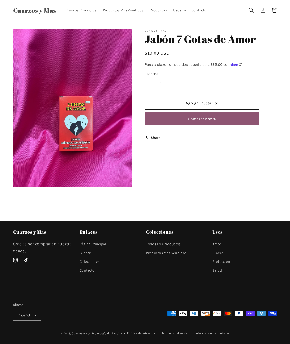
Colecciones (90, 261)
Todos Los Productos (163, 244)
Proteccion (221, 261)
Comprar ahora (202, 118)
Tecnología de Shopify (107, 333)
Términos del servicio (176, 333)
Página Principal (93, 244)
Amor (216, 244)
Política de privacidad (142, 333)
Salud (217, 270)
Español (24, 315)
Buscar (85, 253)
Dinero (217, 253)
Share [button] (155, 137)
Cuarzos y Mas (81, 333)
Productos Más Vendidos (166, 253)
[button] (179, 10)
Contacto (87, 270)
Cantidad (151, 73)
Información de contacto (212, 333)
